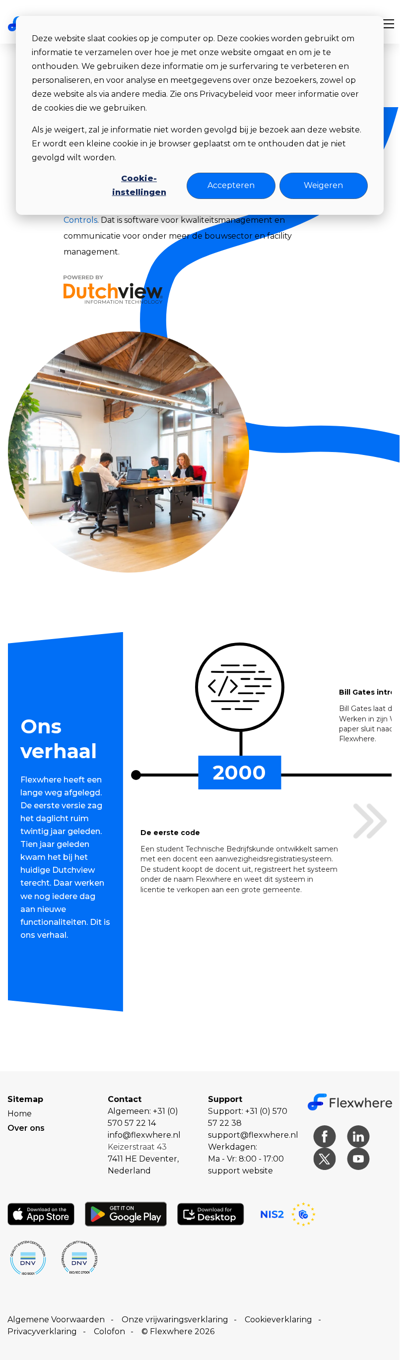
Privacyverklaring (42, 1331)
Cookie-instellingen (139, 185)
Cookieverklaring (278, 1319)
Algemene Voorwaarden (56, 1319)
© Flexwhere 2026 (177, 1331)
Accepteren (231, 185)
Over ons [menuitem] (26, 1128)
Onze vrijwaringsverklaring (175, 1319)
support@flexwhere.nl (253, 1135)
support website (240, 1170)
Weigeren (323, 185)
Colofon (109, 1331)
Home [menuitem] (19, 1113)
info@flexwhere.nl (144, 1135)
